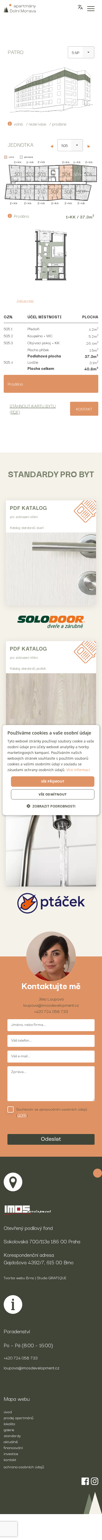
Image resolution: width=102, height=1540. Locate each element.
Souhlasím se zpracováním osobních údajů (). (51, 1112)
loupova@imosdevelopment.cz (51, 1005)
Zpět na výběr (25, 300)
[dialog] (50, 770)
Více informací (78, 769)
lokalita (9, 1423)
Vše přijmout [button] (53, 781)
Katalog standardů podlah (28, 668)
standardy (12, 1435)
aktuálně (11, 1441)
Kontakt (84, 409)
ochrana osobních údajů (24, 1467)
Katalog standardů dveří (27, 527)
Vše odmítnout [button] (53, 794)
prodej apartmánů (18, 1417)
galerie (9, 1429)
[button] (51, 806)
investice (11, 1453)
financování (13, 1447)
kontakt (10, 1459)
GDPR (21, 1115)
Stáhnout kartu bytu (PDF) (33, 408)
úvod (8, 1411)
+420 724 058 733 (51, 1011)
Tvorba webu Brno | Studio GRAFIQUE (35, 1277)
